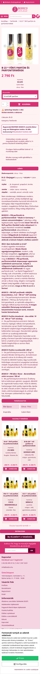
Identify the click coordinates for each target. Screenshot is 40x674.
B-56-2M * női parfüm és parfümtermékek (29, 444)
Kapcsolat (5, 622)
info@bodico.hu (7, 567)
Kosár (4, 594)
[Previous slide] (5, 46)
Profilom (5, 585)
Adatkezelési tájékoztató (10, 604)
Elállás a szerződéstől (9, 616)
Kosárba (24, 104)
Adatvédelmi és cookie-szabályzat (26, 669)
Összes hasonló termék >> (20, 526)
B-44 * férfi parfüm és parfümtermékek (10, 443)
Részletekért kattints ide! (22, 132)
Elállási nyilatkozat (8, 613)
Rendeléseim (6, 588)
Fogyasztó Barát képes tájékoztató (14, 607)
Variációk (11, 469)
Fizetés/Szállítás (7, 610)
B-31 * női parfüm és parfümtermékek (29, 495)
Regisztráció (6, 591)
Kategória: (5, 121)
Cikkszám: (5, 117)
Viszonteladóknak (8, 625)
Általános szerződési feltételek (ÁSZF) (15, 601)
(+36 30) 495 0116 (8, 563)
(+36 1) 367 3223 (21, 563)
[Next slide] (35, 46)
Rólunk (4, 619)
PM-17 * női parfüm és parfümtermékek (10, 495)
